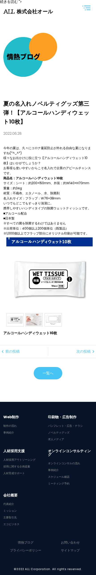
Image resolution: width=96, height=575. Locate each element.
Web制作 (11, 417)
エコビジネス (11, 524)
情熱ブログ (25, 542)
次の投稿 (86, 351)
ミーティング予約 (58, 483)
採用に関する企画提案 (16, 466)
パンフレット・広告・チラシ (65, 426)
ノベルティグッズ (58, 432)
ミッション (10, 510)
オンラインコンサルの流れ (64, 463)
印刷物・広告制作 (62, 417)
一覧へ (48, 373)
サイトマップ (70, 550)
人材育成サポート (14, 473)
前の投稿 (10, 351)
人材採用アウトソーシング (19, 459)
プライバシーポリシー (25, 550)
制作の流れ (10, 426)
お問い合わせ (70, 542)
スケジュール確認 (58, 476)
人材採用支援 (14, 451)
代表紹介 (8, 504)
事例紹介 (8, 432)
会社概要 (10, 495)
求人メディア (56, 439)
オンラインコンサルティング (69, 452)
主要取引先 (10, 517)
